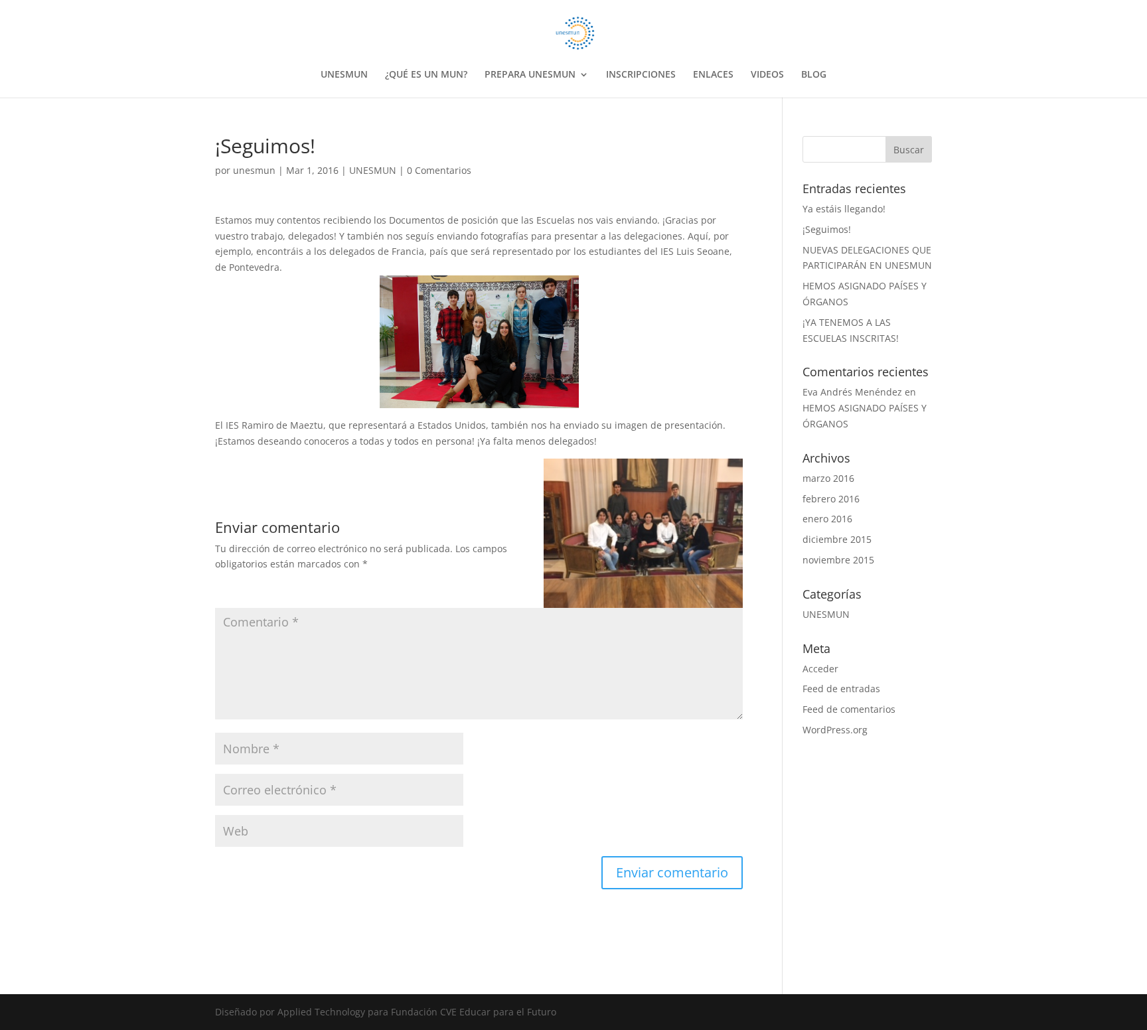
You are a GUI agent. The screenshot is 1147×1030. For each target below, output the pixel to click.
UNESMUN (344, 75)
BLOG (813, 75)
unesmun (254, 170)
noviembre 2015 (838, 559)
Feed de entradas (841, 688)
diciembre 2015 (837, 539)
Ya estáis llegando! (844, 208)
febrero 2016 (831, 498)
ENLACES (713, 75)
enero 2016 (827, 518)
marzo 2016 (828, 478)
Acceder (820, 668)
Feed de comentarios (849, 709)
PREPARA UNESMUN (530, 75)
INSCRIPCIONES (641, 75)
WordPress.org (835, 729)
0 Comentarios (439, 170)
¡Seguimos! (827, 229)
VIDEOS (767, 75)
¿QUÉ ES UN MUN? (426, 75)
